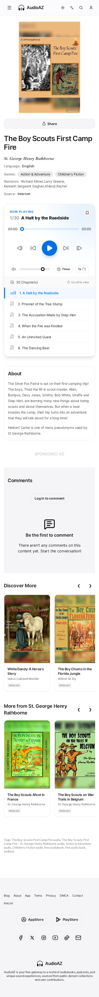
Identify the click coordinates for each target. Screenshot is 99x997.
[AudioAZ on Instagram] (44, 938)
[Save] (87, 213)
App (27, 895)
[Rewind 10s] (33, 248)
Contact (77, 895)
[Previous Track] (20, 248)
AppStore (35, 919)
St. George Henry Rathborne (29, 158)
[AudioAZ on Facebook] (21, 938)
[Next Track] (79, 248)
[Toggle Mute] (14, 269)
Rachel (61, 186)
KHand (50, 186)
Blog (7, 895)
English (28, 166)
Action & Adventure (35, 174)
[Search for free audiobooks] (81, 7)
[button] (9, 7)
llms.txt (8, 903)
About (17, 895)
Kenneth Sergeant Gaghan (24, 186)
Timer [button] (66, 269)
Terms (38, 895)
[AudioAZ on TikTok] (67, 938)
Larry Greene (54, 181)
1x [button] (79, 269)
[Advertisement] (49, 454)
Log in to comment (49, 498)
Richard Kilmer (32, 181)
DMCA (64, 895)
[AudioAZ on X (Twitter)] (32, 938)
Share (52, 124)
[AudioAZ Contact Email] (78, 938)
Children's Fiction (71, 174)
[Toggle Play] (49, 248)
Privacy (51, 895)
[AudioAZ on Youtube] (55, 938)
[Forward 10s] (66, 248)
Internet (24, 194)
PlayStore (70, 919)
